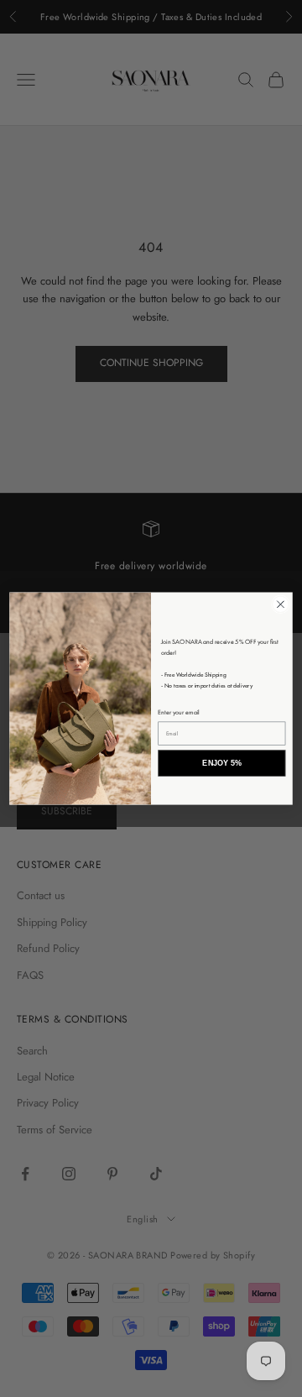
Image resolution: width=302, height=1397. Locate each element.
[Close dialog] (281, 604)
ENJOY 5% (221, 763)
